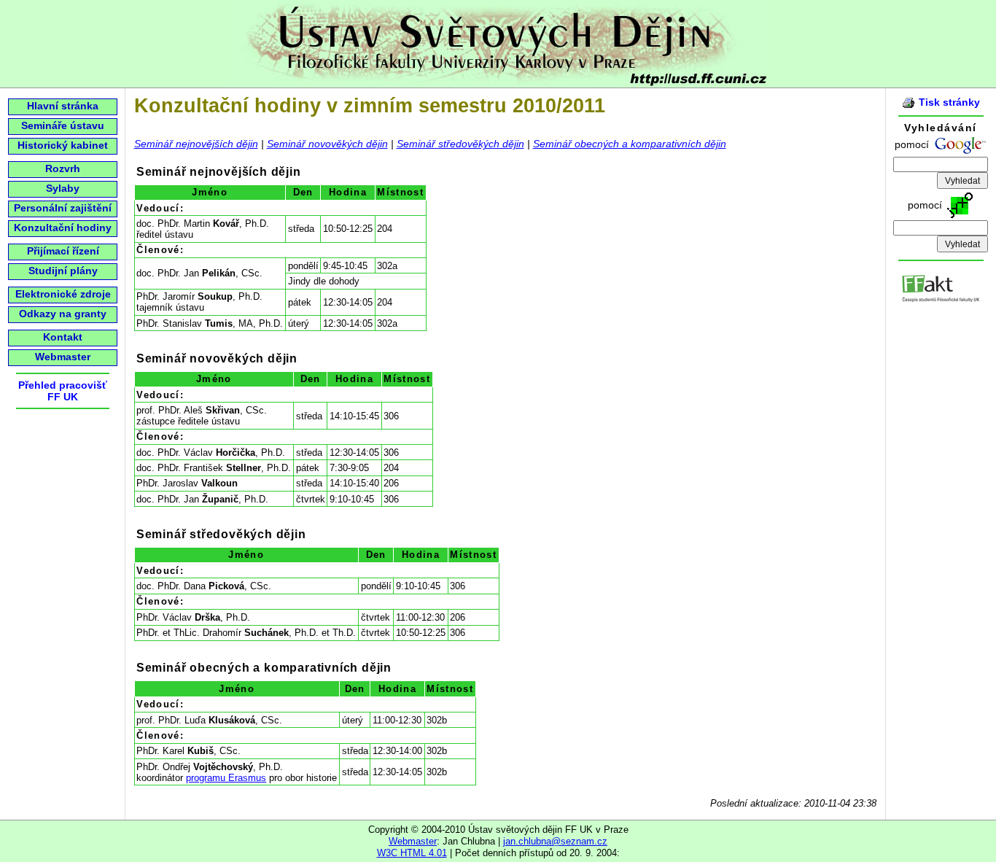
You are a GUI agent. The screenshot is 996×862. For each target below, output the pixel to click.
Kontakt (62, 337)
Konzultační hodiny (63, 227)
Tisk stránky (949, 102)
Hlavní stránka (62, 106)
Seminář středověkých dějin (460, 144)
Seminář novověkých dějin (327, 144)
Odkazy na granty (62, 313)
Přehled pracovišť (62, 385)
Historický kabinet (62, 145)
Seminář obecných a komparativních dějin (629, 144)
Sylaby (62, 188)
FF (54, 397)
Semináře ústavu (62, 125)
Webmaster (62, 356)
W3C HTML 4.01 (412, 852)
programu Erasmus (226, 777)
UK (70, 397)
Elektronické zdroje (63, 294)
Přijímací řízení (63, 251)
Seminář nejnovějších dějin (196, 144)
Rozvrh (62, 168)
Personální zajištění (63, 208)
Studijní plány (63, 270)
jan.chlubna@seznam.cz (555, 841)
